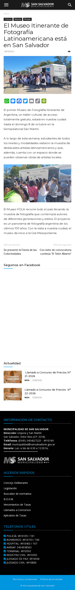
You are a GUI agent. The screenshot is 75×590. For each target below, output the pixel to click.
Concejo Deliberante (16, 483)
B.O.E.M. (8, 499)
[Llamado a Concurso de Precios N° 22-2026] (13, 394)
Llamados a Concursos (17, 510)
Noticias (18, 19)
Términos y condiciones (25, 579)
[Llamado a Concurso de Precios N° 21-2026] (13, 377)
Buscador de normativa (17, 493)
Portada (27, 19)
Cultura (8, 19)
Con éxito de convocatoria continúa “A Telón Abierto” (55, 251)
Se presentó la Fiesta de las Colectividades (20, 251)
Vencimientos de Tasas (17, 504)
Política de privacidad (51, 579)
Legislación (10, 488)
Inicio (6, 13)
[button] (6, 5)
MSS (27, 380)
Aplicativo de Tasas (15, 515)
